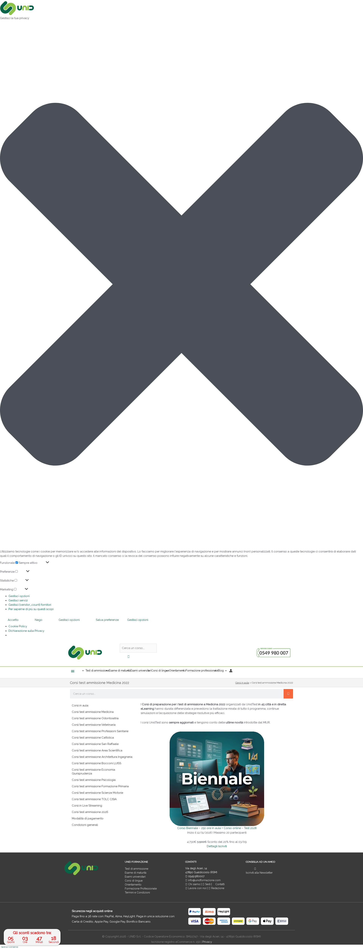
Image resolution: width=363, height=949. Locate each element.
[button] (181, 284)
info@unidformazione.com (204, 880)
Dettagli (212, 846)
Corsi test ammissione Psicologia (94, 780)
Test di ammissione (136, 868)
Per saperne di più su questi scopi (31, 609)
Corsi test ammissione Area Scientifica (97, 750)
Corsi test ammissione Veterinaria (94, 724)
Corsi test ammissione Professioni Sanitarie (100, 731)
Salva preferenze (107, 620)
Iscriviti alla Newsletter (259, 872)
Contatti (220, 884)
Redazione (217, 888)
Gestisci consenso (9, 947)
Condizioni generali (85, 825)
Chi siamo (193, 884)
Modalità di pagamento (87, 818)
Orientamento (133, 884)
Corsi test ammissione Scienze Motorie (97, 792)
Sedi (207, 884)
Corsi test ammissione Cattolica (93, 737)
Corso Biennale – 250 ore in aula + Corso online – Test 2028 (217, 828)
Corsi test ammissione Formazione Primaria (100, 786)
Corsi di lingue (134, 880)
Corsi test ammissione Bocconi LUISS (96, 763)
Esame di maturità (135, 872)
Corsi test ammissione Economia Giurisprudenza (93, 771)
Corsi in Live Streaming (87, 805)
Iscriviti (222, 846)
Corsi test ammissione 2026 (90, 812)
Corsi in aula (242, 682)
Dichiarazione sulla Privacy (26, 631)
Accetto (13, 620)
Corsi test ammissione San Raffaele (95, 744)
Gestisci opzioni (19, 596)
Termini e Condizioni (137, 892)
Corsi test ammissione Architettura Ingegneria (102, 757)
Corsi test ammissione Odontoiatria (95, 718)
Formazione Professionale (141, 888)
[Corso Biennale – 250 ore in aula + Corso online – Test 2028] (217, 778)
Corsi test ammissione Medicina (93, 712)
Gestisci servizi (18, 600)
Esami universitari (135, 876)
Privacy (207, 942)
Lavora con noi (197, 888)
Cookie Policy (18, 626)
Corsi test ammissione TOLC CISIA (94, 799)
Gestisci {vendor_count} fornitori (30, 604)
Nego (38, 620)
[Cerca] (288, 693)
